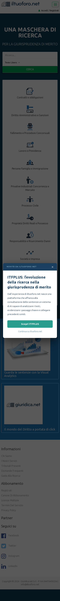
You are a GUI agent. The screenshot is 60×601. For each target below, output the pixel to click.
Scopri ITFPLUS (30, 324)
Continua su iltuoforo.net (30, 331)
